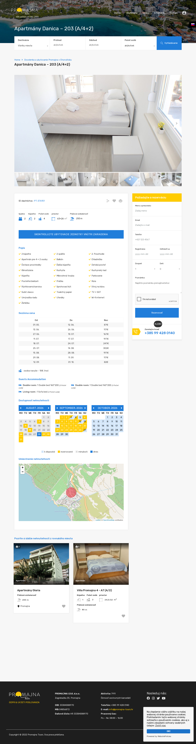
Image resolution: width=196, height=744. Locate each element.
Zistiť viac (160, 725)
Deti (161, 263)
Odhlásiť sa (165, 249)
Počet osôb (130, 40)
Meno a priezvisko (143, 206)
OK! (168, 731)
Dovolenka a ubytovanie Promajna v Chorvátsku (48, 60)
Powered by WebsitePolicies (159, 736)
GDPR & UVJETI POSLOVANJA (24, 702)
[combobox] (32, 46)
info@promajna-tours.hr (121, 709)
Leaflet (98, 520)
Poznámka (140, 278)
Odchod (93, 40)
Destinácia (23, 40)
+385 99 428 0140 (160, 333)
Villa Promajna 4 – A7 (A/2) (94, 590)
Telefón (138, 234)
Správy (145, 13)
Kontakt (174, 13)
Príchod (57, 40)
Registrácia (140, 249)
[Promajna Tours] (24, 21)
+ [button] (23, 467)
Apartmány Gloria (28, 590)
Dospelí (138, 263)
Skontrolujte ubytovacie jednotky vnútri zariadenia (71, 234)
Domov (117, 13)
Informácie (159, 13)
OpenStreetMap (108, 520)
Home (17, 60)
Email (137, 220)
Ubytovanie (132, 13)
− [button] (23, 472)
